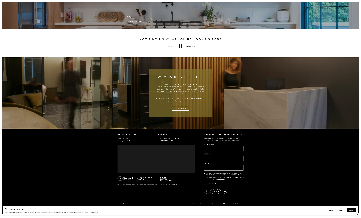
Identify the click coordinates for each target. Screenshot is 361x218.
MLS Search (226, 204)
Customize (341, 210)
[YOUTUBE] (225, 191)
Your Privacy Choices (180, 216)
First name (209, 144)
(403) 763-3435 (123, 138)
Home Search (190, 46)
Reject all (331, 210)
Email (206, 164)
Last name (209, 154)
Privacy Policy (221, 179)
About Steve (204, 204)
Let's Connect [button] (180, 108)
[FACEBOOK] (206, 191)
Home (170, 46)
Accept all (351, 210)
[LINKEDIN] (218, 191)
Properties (215, 204)
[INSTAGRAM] (212, 191)
